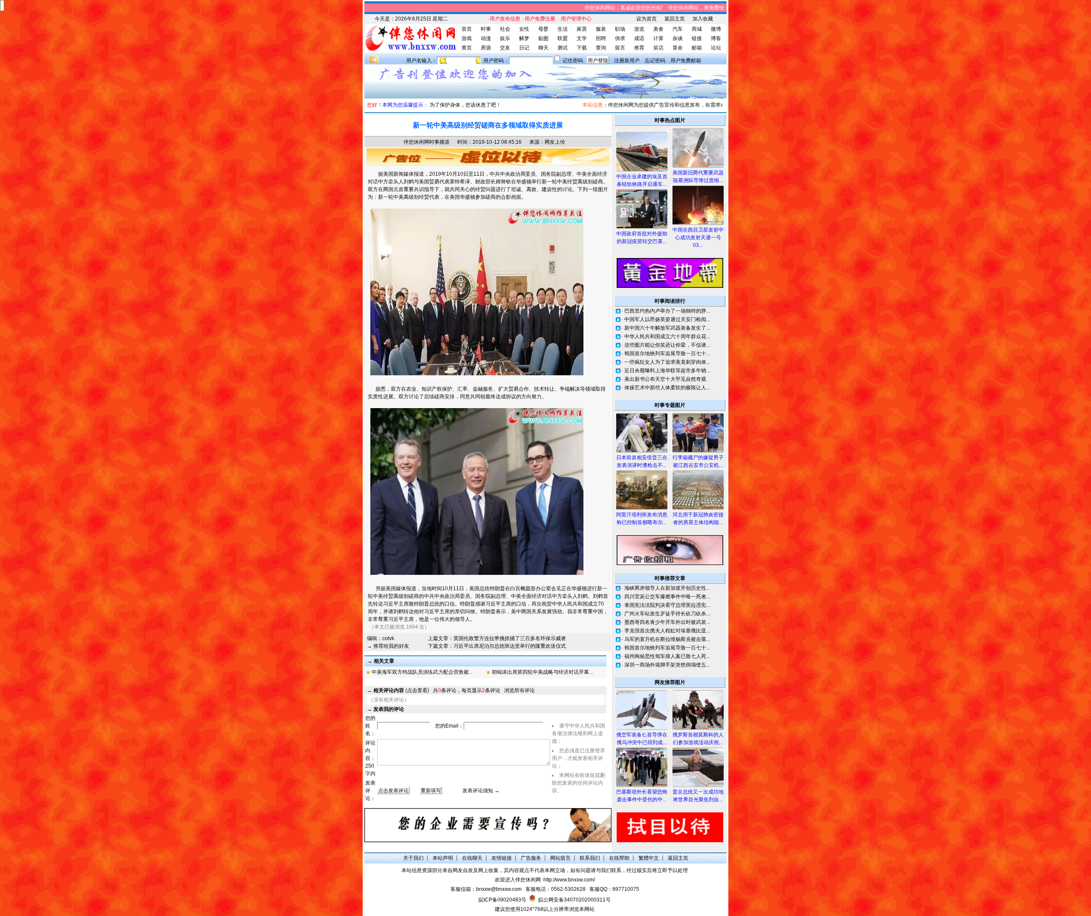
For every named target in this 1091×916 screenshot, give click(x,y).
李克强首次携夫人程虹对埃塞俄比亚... (667, 631)
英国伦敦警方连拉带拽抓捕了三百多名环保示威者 (509, 638)
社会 (505, 29)
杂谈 (677, 38)
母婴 (543, 29)
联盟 (562, 38)
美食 (658, 29)
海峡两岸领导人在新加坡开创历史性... (667, 588)
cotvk (388, 638)
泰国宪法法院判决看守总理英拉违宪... (667, 605)
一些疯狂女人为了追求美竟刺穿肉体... (667, 362)
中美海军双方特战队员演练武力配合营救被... (422, 672)
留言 (620, 48)
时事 (486, 29)
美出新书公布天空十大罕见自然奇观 (665, 379)
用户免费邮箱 (685, 61)
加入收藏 (703, 19)
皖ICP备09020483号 (502, 900)
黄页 (467, 48)
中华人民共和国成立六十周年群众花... (667, 336)
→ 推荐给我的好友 (388, 646)
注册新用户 (627, 61)
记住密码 (573, 61)
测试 (562, 48)
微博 (716, 29)
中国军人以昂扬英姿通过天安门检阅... (667, 319)
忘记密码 (655, 61)
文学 (582, 38)
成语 (639, 38)
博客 (716, 38)
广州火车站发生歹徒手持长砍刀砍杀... (667, 614)
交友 (505, 48)
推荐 (639, 48)
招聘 (601, 38)
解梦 (524, 38)
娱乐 (505, 38)
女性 (524, 29)
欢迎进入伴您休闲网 (518, 880)
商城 (697, 29)
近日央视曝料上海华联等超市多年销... (667, 371)
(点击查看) (401, 690)
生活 (562, 29)
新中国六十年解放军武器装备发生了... (667, 328)
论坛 (716, 48)
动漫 (486, 38)
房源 (486, 48)
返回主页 (674, 19)
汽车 (677, 29)
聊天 (543, 48)
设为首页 (646, 19)
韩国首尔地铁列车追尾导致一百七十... (667, 354)
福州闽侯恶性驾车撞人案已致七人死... (667, 656)
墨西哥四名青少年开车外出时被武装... (667, 622)
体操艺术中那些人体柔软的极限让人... (667, 388)
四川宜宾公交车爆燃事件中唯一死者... (667, 597)
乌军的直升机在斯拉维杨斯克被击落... (667, 639)
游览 (639, 29)
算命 (677, 48)
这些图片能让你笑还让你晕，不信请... (667, 345)
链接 (697, 38)
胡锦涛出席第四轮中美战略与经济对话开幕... (542, 672)
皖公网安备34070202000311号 (574, 900)
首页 (467, 29)
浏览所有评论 (519, 690)
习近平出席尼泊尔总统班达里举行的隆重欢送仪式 (509, 646)
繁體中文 (648, 858)
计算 (658, 38)
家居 (582, 29)
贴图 (543, 38)
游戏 (467, 38)
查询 (601, 48)
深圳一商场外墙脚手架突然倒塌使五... (667, 665)
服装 (601, 29)
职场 (620, 29)
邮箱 (697, 48)
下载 (582, 48)
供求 (620, 38)
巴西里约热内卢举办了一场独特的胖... (667, 311)
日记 (524, 48)
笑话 (658, 48)
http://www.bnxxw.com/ (569, 880)
